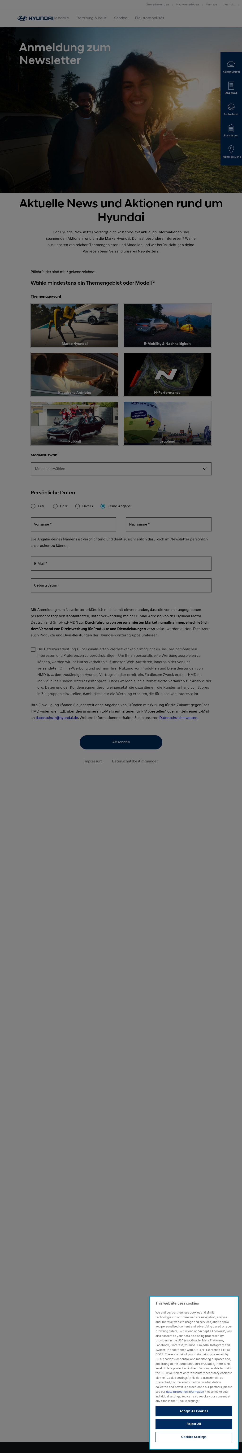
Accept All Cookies (194, 1411)
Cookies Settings (194, 1437)
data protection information (185, 1392)
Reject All (194, 1424)
